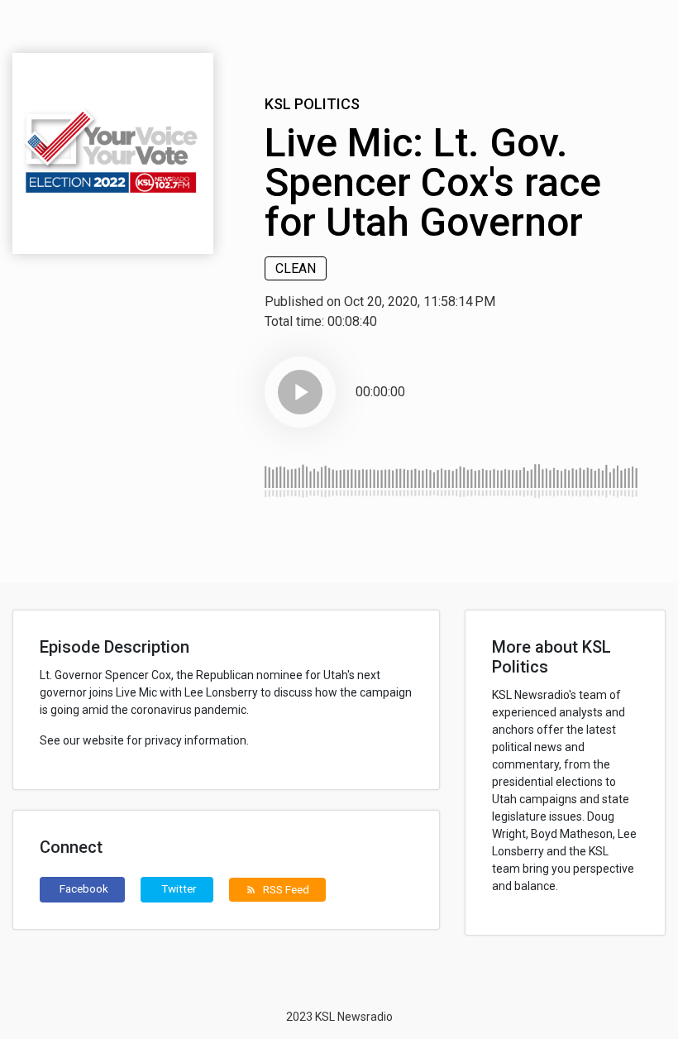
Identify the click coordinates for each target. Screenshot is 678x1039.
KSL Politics (312, 104)
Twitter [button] (179, 888)
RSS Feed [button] (277, 889)
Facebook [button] (84, 888)
